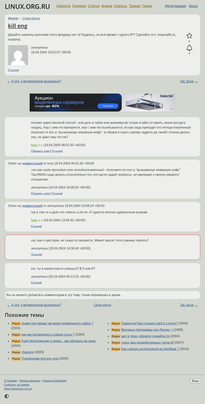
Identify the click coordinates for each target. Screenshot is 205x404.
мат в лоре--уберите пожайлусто (145, 336)
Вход (193, 6)
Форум (106, 6)
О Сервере (10, 380)
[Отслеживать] (189, 48)
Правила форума (29, 380)
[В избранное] (189, 35)
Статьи (93, 6)
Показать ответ (41, 151)
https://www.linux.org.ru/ (18, 388)
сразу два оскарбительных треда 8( (147, 342)
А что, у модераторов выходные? (36, 81)
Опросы (120, 6)
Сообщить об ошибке (16, 384)
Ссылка (13, 70)
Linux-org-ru (31, 18)
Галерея (79, 6)
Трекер (135, 6)
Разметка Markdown (55, 380)
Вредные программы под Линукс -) (147, 329)
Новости (63, 6)
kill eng (17, 25)
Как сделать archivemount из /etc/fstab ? (150, 349)
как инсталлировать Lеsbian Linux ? (48, 334)
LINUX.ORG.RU (27, 6)
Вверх (195, 380)
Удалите (28, 352)
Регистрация (175, 6)
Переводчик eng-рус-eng (40, 358)
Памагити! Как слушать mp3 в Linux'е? (149, 323)
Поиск (147, 6)
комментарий (32, 163)
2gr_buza (187, 81)
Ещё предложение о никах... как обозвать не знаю (59, 341)
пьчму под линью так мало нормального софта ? (57, 323)
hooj (34, 145)
